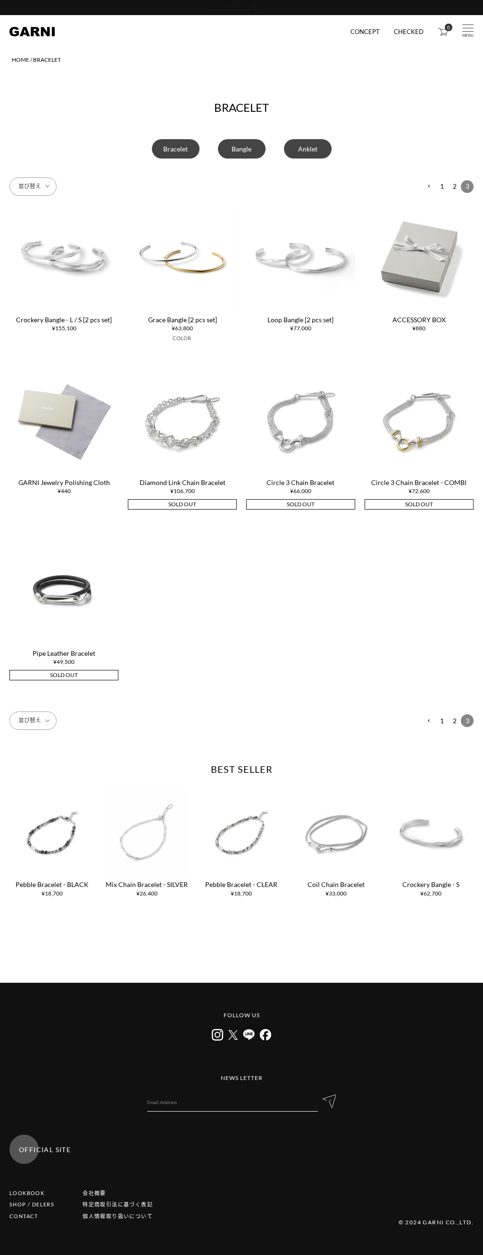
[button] (429, 186)
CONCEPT (365, 32)
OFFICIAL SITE (45, 1150)
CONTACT (23, 1216)
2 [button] (455, 186)
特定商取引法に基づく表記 (118, 1204)
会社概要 (94, 1193)
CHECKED (409, 32)
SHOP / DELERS (31, 1204)
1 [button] (442, 186)
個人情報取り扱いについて (118, 1216)
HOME (20, 59)
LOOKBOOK (26, 1193)
